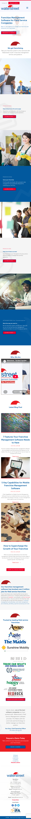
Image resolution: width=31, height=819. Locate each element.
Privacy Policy (15, 799)
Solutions (15, 756)
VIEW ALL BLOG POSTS (15, 569)
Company (15, 759)
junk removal (27, 597)
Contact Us (4, 3)
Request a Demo (9, 32)
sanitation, (11, 597)
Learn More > (9, 116)
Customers (15, 758)
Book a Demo (15, 747)
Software (15, 755)
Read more (15, 456)
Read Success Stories (15, 699)
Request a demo (14, 3)
